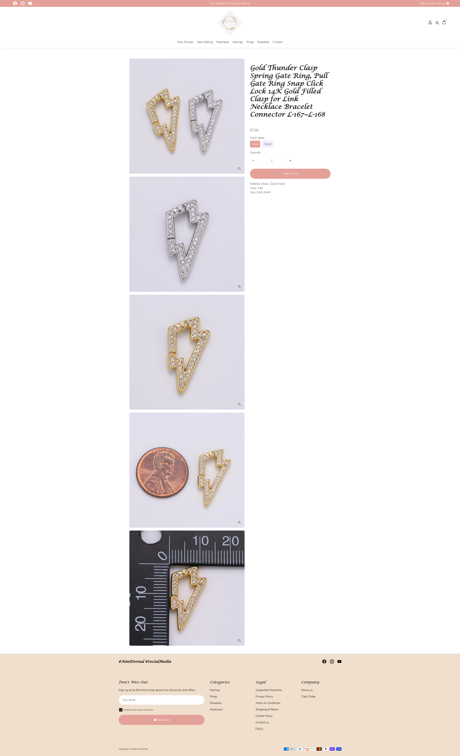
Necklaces (222, 42)
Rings (250, 42)
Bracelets (263, 42)
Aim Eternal (142, 749)
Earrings (238, 42)
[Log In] (430, 23)
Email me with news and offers (138, 709)
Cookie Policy (264, 716)
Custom (278, 42)
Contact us (262, 722)
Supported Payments (269, 690)
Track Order (308, 697)
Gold (255, 144)
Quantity (255, 153)
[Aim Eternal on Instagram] (22, 3)
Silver (268, 144)
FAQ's (259, 729)
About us (307, 690)
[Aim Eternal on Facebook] (14, 3)
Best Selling (205, 42)
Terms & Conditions (268, 703)
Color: (257, 138)
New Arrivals (185, 42)
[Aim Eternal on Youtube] (29, 3)
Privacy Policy (264, 697)
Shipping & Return (267, 709)
